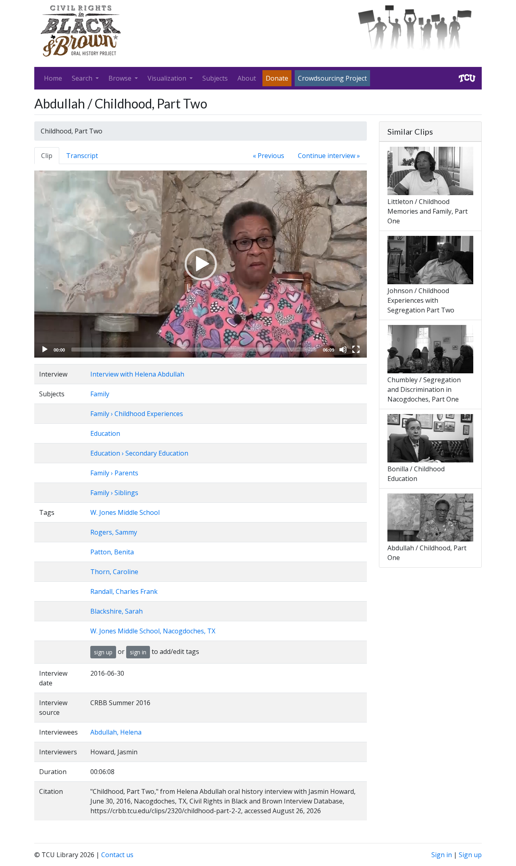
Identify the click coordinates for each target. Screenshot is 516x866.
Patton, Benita (112, 551)
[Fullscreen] (356, 350)
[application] (200, 264)
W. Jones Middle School (125, 512)
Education (105, 433)
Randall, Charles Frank (124, 591)
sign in (138, 652)
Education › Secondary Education (139, 453)
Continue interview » (329, 155)
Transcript (82, 155)
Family (99, 393)
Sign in (441, 854)
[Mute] (343, 350)
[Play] (45, 350)
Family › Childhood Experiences (136, 413)
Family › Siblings (114, 492)
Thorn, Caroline (114, 571)
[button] (201, 264)
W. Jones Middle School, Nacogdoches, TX (152, 631)
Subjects (215, 78)
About (246, 78)
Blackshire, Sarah (116, 611)
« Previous (268, 155)
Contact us (117, 854)
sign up (103, 652)
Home (53, 78)
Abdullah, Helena (115, 732)
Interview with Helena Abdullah (137, 374)
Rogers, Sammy (113, 532)
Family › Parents (114, 472)
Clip (46, 155)
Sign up (470, 854)
